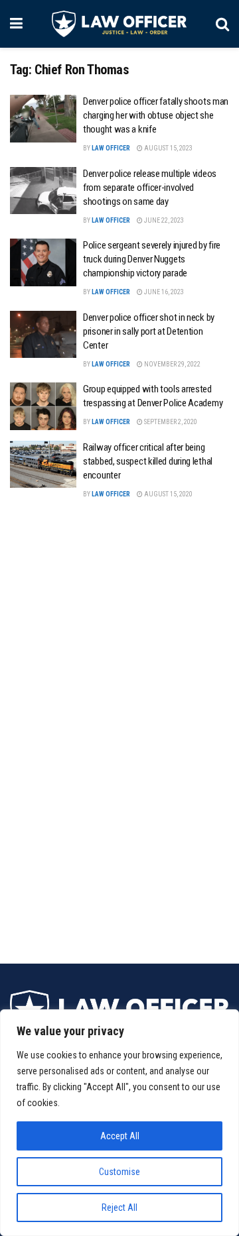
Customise (119, 1171)
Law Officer (111, 148)
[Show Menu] (16, 24)
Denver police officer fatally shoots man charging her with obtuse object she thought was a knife (155, 115)
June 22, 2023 (163, 220)
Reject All (119, 1207)
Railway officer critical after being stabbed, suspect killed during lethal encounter (147, 461)
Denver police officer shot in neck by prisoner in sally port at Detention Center (148, 331)
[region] (119, 1122)
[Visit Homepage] (119, 24)
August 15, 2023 (168, 148)
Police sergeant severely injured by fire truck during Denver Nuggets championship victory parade (151, 259)
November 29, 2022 (171, 364)
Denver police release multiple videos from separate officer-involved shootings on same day (149, 187)
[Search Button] (222, 24)
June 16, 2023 (163, 292)
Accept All (119, 1136)
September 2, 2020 (170, 421)
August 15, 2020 (168, 494)
